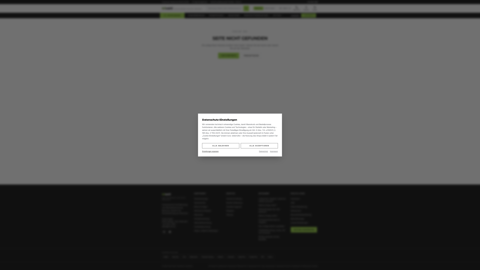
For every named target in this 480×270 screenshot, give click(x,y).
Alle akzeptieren (259, 146)
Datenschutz (263, 151)
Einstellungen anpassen (210, 151)
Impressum (274, 151)
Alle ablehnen (220, 146)
